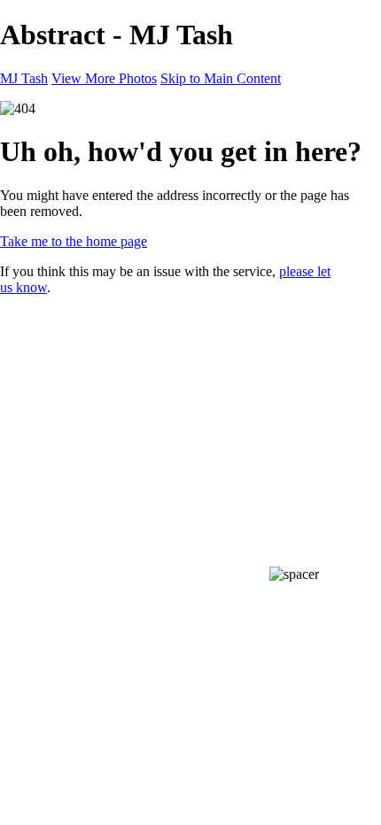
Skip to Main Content (220, 78)
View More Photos (104, 78)
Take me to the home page (73, 241)
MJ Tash (24, 78)
